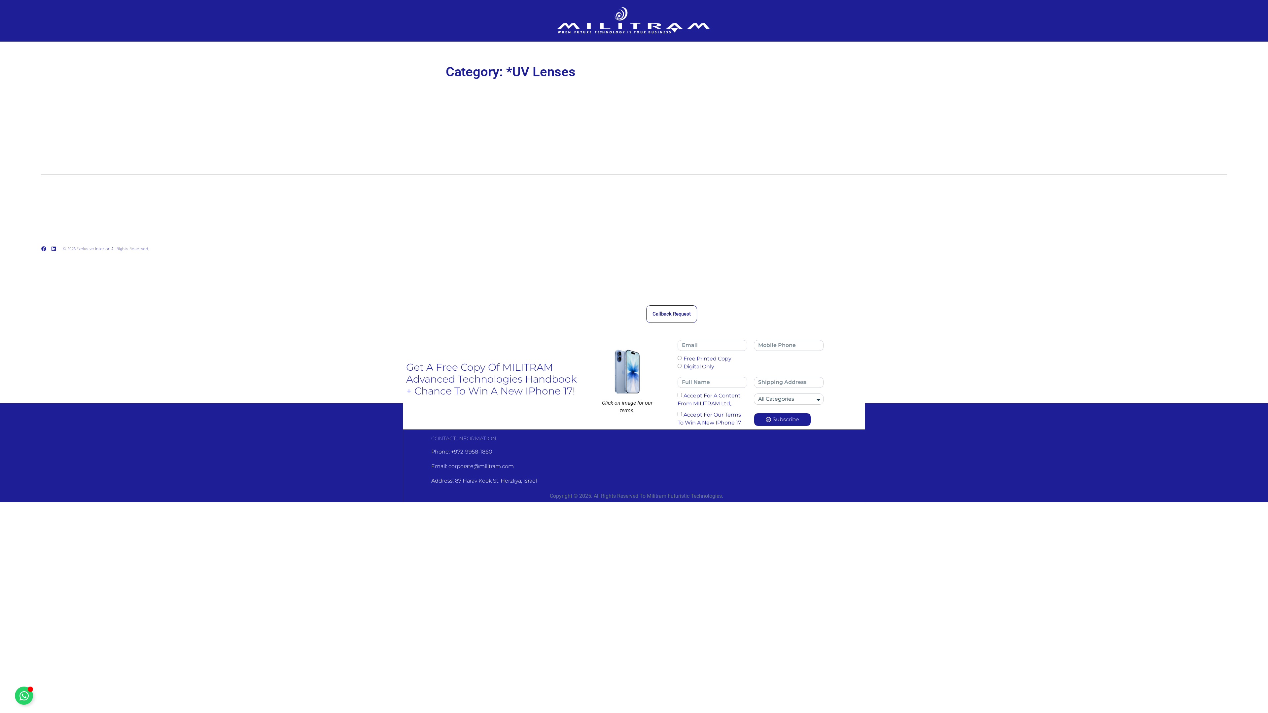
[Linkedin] (53, 248)
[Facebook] (43, 248)
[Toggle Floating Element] (24, 696)
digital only (699, 366)
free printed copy (707, 358)
